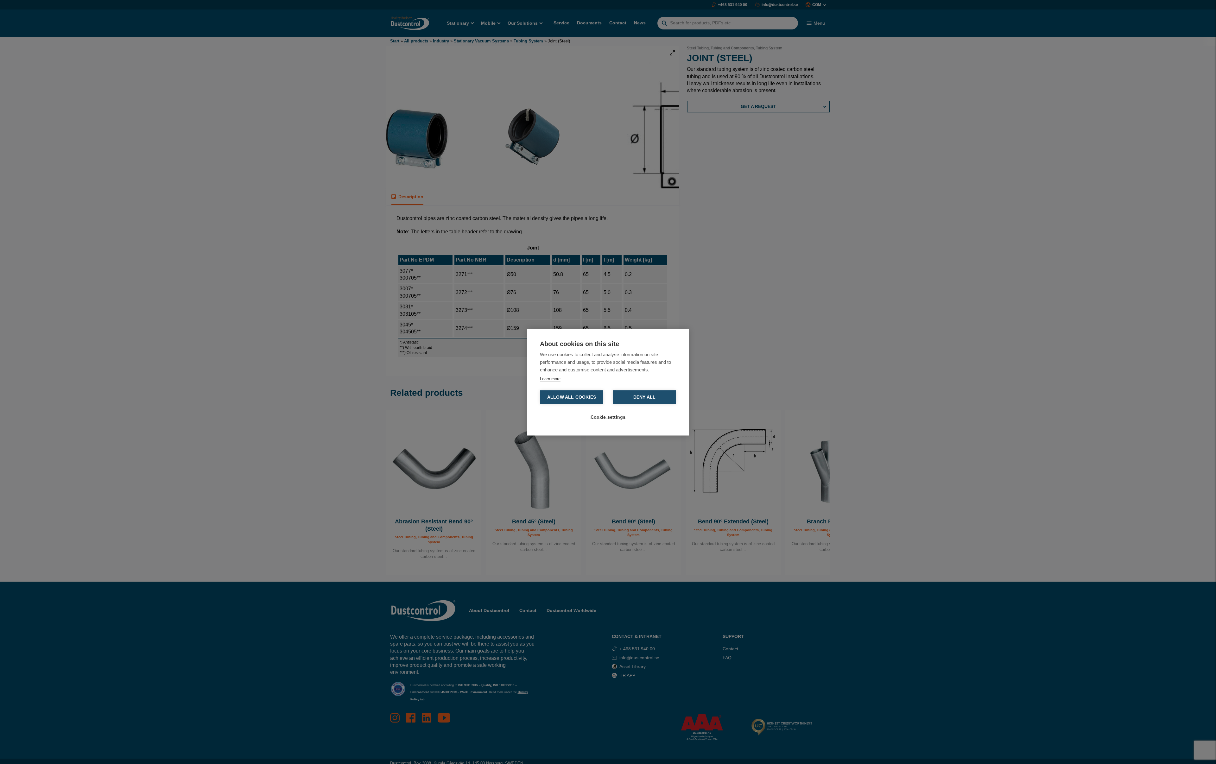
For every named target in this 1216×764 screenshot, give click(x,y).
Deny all (644, 397)
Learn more (550, 378)
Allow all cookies (571, 397)
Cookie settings (608, 416)
